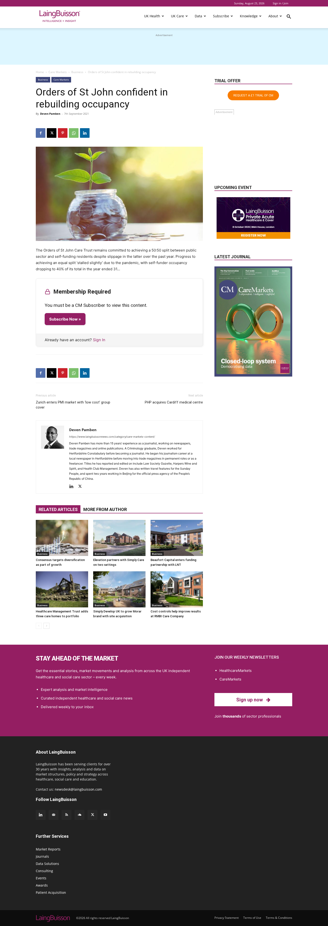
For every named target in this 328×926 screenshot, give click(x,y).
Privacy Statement (226, 918)
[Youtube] (105, 815)
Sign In (99, 339)
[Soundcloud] (79, 815)
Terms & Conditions (279, 918)
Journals (42, 856)
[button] (288, 17)
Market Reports (48, 849)
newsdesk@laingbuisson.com (78, 789)
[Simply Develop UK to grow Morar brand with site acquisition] (119, 589)
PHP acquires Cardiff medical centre (174, 402)
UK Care (177, 16)
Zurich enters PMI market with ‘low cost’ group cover (73, 404)
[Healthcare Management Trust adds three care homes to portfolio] (62, 589)
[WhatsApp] (74, 133)
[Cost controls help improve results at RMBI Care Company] (177, 589)
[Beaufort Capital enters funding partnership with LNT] (177, 538)
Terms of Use (252, 918)
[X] (51, 133)
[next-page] (46, 626)
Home (40, 72)
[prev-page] (39, 626)
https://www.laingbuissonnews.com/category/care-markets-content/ (112, 436)
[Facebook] (40, 133)
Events (41, 878)
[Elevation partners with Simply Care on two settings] (119, 538)
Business (77, 72)
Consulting (44, 871)
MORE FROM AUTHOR (105, 509)
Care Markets (58, 72)
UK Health (152, 16)
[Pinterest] (62, 133)
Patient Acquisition (51, 892)
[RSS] (66, 815)
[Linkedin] (85, 133)
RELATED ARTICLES (58, 509)
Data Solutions (47, 863)
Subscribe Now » (65, 319)
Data (198, 16)
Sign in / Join (280, 3)
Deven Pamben (50, 113)
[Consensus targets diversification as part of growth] (62, 538)
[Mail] (53, 815)
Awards (42, 885)
